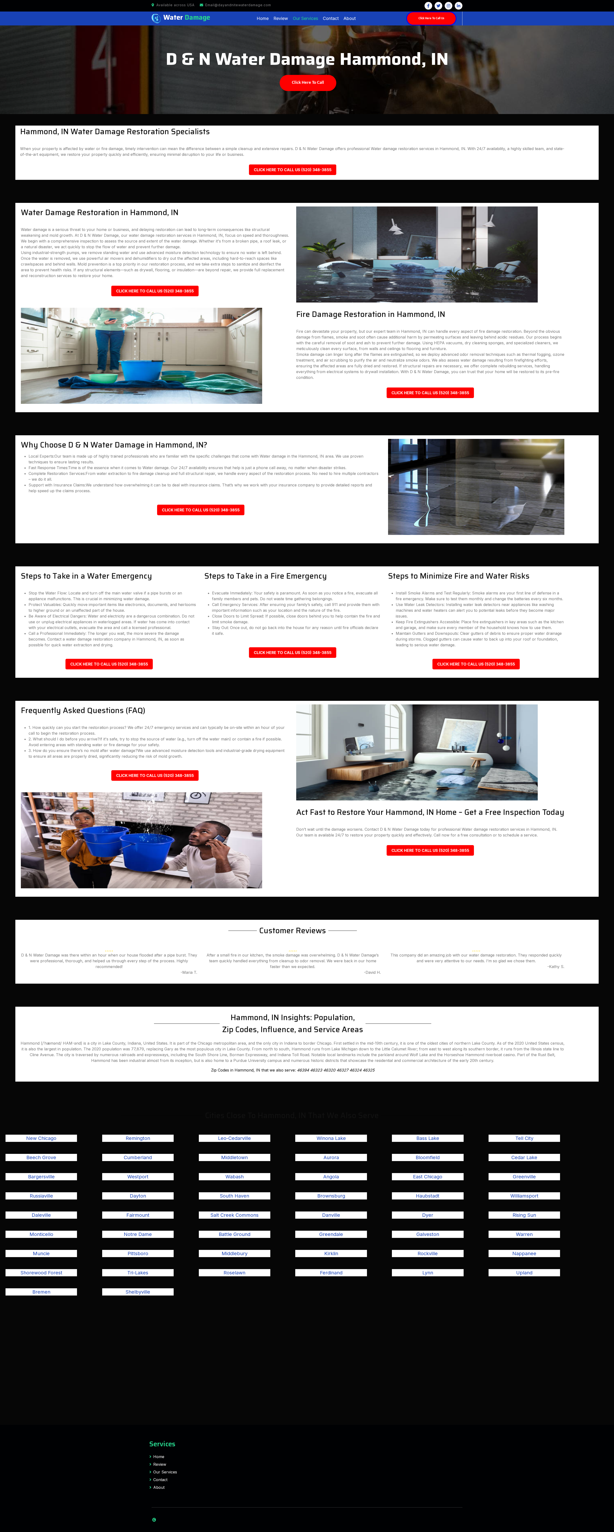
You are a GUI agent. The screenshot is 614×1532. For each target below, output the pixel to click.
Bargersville (41, 1177)
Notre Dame (138, 1234)
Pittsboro (138, 1253)
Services (162, 1444)
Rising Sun (524, 1215)
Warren (524, 1234)
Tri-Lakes (137, 1273)
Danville (331, 1215)
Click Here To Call (308, 82)
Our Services (305, 18)
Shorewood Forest (41, 1273)
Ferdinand (331, 1273)
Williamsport (524, 1196)
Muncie (41, 1253)
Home (263, 18)
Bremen (41, 1292)
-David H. (372, 972)
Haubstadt (427, 1196)
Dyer (427, 1215)
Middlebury (235, 1253)
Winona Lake (331, 1138)
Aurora (331, 1157)
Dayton (138, 1196)
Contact (331, 18)
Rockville (428, 1253)
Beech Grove (41, 1157)
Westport (137, 1177)
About (349, 18)
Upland (524, 1273)
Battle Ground (234, 1234)
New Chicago (41, 1138)
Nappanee (524, 1253)
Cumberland (138, 1157)
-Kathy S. (555, 966)
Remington (138, 1138)
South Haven (234, 1196)
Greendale (331, 1234)
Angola (331, 1177)
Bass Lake (427, 1138)
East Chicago (427, 1177)
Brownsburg (331, 1196)
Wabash (234, 1177)
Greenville (524, 1177)
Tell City (524, 1138)
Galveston (427, 1234)
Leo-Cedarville (234, 1138)
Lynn (427, 1273)
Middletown (234, 1157)
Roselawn (234, 1273)
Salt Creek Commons (234, 1215)
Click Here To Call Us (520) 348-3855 (292, 169)
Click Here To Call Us (431, 18)
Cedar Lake (524, 1157)
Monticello (41, 1234)
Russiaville (41, 1196)
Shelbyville (137, 1292)
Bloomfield (428, 1157)
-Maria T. (189, 972)
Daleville (41, 1215)
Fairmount (137, 1215)
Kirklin (331, 1253)
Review (280, 18)
